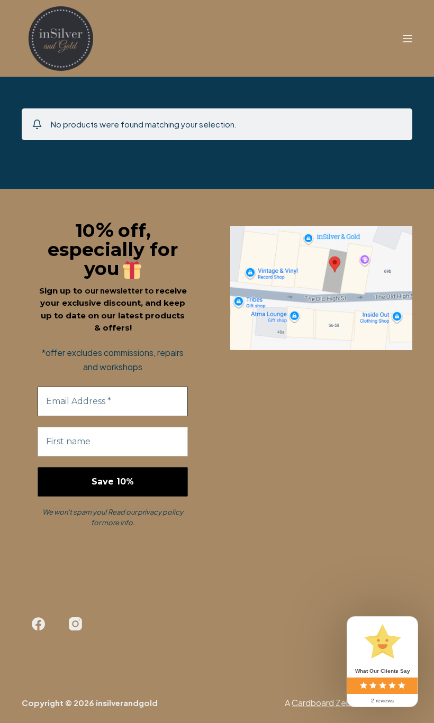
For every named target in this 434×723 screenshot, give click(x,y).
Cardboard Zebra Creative (343, 702)
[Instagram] (76, 623)
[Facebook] (38, 623)
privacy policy (160, 512)
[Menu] (407, 38)
